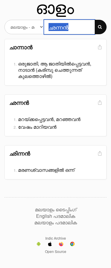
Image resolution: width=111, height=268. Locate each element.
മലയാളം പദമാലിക (55, 222)
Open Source (55, 251)
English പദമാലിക (55, 216)
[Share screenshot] (99, 47)
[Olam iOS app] (50, 244)
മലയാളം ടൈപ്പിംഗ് (55, 209)
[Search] (101, 27)
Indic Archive (55, 238)
